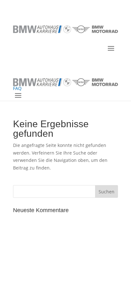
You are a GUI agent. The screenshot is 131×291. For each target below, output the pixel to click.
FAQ (17, 88)
